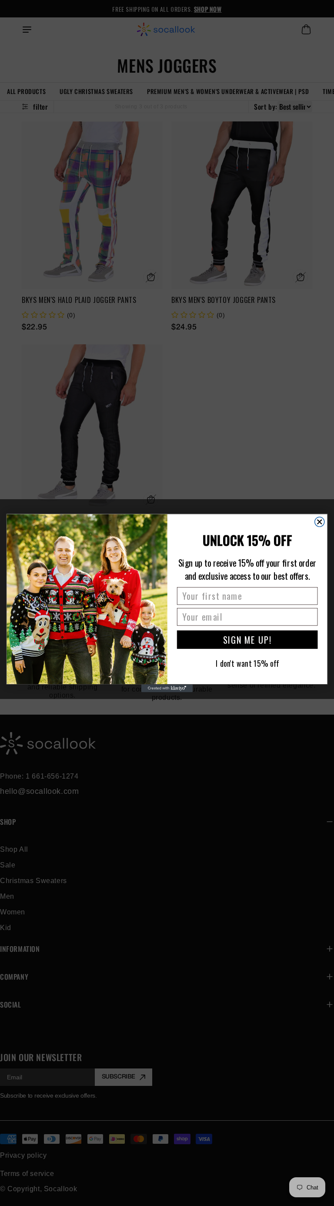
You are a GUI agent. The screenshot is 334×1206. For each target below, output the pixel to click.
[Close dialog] (319, 522)
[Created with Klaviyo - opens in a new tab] (167, 688)
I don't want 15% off (247, 663)
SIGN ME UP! (247, 639)
